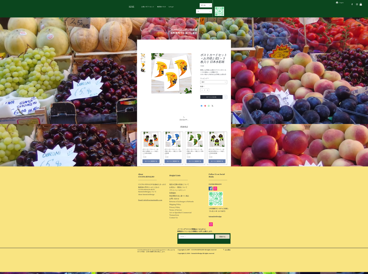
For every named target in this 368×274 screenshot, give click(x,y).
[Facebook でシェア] (201, 108)
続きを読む (203, 76)
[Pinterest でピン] (205, 108)
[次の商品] (230, 139)
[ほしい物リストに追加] (225, 99)
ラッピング (204, 80)
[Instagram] (215, 180)
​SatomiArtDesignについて (147, 183)
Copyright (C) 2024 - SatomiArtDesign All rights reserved (196, 244)
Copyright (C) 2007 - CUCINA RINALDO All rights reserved (197, 241)
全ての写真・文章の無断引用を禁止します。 (151, 243)
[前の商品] (138, 139)
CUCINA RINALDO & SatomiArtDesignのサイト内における (156, 241)
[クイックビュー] (151, 130)
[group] (184, 139)
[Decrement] (202, 92)
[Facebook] (210, 180)
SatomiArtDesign (148, 186)
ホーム (143, 46)
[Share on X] (212, 108)
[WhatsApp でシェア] (209, 108)
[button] (361, 4)
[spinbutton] (204, 92)
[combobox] (213, 84)
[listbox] (206, 5)
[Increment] (207, 92)
